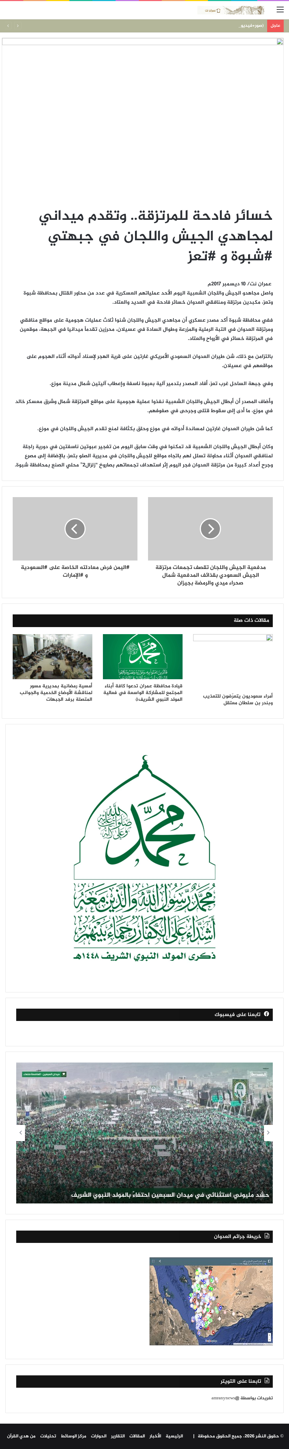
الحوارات (98, 1436)
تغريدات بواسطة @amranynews (242, 1398)
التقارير (118, 1436)
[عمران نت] (230, 10)
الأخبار (155, 1436)
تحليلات (48, 1436)
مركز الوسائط (73, 1436)
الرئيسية (174, 1436)
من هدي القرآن (21, 1436)
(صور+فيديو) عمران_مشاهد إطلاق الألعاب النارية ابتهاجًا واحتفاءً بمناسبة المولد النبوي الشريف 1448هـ (165, 26)
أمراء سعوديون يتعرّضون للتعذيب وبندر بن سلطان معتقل (238, 699)
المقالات (137, 1436)
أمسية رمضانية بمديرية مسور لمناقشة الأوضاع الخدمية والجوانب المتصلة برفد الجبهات (56, 693)
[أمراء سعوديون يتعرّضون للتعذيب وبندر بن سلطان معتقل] (233, 661)
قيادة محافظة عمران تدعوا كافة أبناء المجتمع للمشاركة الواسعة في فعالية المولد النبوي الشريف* (143, 693)
